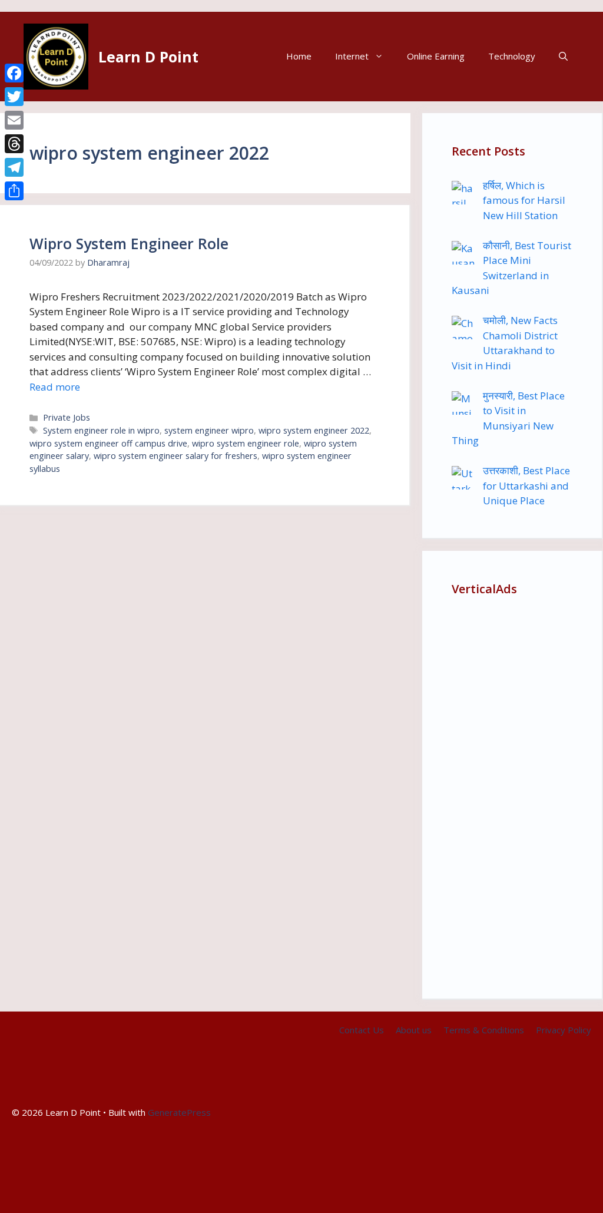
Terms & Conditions (483, 1030)
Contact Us (361, 1030)
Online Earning (436, 56)
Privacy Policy (563, 1030)
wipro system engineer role (245, 443)
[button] (563, 56)
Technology (511, 56)
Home (299, 56)
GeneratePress (179, 1112)
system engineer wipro (209, 430)
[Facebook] (14, 73)
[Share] (14, 191)
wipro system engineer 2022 (314, 430)
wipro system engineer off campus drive (108, 443)
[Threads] (14, 144)
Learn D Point (148, 57)
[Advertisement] (512, 792)
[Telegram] (14, 167)
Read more (54, 387)
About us (414, 1030)
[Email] (14, 120)
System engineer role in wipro (101, 430)
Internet (352, 56)
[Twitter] (14, 96)
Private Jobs (66, 417)
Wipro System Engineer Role (128, 243)
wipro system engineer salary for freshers (175, 455)
